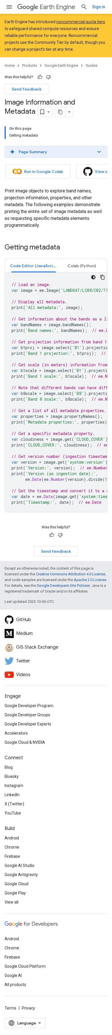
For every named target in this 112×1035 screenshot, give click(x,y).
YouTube (13, 813)
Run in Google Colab (43, 171)
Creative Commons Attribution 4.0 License (70, 574)
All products (15, 984)
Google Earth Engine (61, 65)
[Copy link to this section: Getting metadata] (66, 247)
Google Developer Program (29, 705)
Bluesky (12, 776)
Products (29, 65)
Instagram (14, 785)
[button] (56, 152)
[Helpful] (40, 77)
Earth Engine (57, 7)
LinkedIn (12, 794)
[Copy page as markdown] (60, 112)
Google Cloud (16, 883)
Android (12, 838)
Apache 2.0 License (90, 580)
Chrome (12, 847)
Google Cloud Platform (25, 966)
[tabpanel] (56, 392)
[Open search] (84, 6)
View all (11, 902)
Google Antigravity (21, 874)
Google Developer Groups (27, 715)
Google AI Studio (19, 865)
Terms (10, 1008)
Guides (91, 65)
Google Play (15, 893)
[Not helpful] (48, 77)
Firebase (12, 856)
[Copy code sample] (102, 277)
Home (10, 65)
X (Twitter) (14, 804)
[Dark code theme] (93, 277)
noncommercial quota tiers (80, 21)
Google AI (13, 975)
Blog (9, 767)
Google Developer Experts (28, 724)
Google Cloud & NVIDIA (25, 742)
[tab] (33, 265)
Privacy (28, 1008)
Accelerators (16, 733)
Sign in (98, 7)
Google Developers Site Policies (63, 585)
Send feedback (27, 89)
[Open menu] (9, 7)
